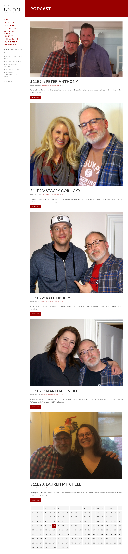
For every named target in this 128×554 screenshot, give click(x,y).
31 (76, 512)
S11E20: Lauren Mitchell (55, 484)
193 (50, 547)
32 (80, 512)
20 (119, 508)
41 (119, 512)
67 (50, 521)
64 (37, 521)
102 (111, 525)
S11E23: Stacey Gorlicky (55, 191)
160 (89, 538)
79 (102, 521)
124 (115, 530)
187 (115, 543)
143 (106, 534)
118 (89, 530)
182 (93, 543)
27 (58, 512)
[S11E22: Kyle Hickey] (76, 252)
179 (80, 543)
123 (111, 530)
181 (89, 543)
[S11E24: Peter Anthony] (76, 49)
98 (93, 525)
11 (80, 508)
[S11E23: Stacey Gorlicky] (76, 144)
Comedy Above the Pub (46, 85)
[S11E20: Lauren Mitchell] (76, 446)
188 (120, 543)
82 (115, 521)
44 (41, 517)
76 (89, 521)
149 (41, 538)
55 (89, 517)
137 (80, 534)
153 (59, 538)
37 (102, 512)
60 (111, 517)
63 (32, 521)
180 (85, 543)
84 (32, 525)
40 (115, 512)
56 (93, 517)
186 (111, 543)
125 (120, 530)
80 (106, 521)
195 (59, 547)
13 (89, 508)
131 (54, 534)
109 (50, 530)
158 (80, 538)
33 (85, 512)
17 (106, 508)
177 (72, 543)
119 (93, 530)
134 (67, 534)
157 (76, 538)
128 (41, 534)
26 (54, 512)
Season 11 (57, 85)
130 (50, 534)
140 (93, 534)
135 (72, 534)
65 (41, 521)
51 (72, 517)
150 (45, 538)
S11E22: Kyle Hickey (50, 298)
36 (98, 512)
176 (67, 543)
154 (63, 538)
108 (45, 530)
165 (111, 538)
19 (115, 508)
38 (106, 512)
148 (37, 538)
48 (58, 517)
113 (67, 530)
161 (93, 538)
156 (72, 538)
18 (111, 508)
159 (85, 538)
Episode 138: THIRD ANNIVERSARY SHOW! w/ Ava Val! (12, 74)
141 (98, 534)
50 (67, 517)
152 (54, 538)
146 (120, 534)
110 (54, 530)
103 (115, 525)
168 (32, 543)
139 (89, 534)
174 (59, 543)
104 (120, 525)
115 (76, 530)
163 (102, 538)
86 (41, 525)
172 (50, 543)
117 (85, 530)
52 (76, 517)
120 (98, 530)
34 (89, 512)
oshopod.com (7, 81)
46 (50, 517)
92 (67, 525)
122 (106, 530)
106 (37, 530)
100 (102, 525)
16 (102, 508)
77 (93, 521)
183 (98, 543)
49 (63, 517)
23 (41, 512)
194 (54, 547)
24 (45, 512)
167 (120, 538)
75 (85, 521)
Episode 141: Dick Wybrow (12, 61)
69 (58, 521)
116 (80, 530)
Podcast (53, 85)
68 (54, 521)
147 (32, 538)
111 (59, 530)
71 (67, 521)
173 (54, 543)
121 (102, 530)
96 (85, 525)
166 (115, 538)
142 (102, 534)
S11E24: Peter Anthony (54, 81)
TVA (62, 85)
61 (115, 517)
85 (37, 525)
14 (93, 508)
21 (32, 512)
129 (45, 534)
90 (58, 525)
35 (93, 512)
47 (54, 517)
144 (111, 534)
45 (45, 517)
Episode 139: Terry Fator (11, 69)
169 (37, 543)
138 (85, 534)
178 (76, 543)
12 (85, 508)
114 (72, 530)
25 (50, 512)
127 (37, 534)
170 (41, 543)
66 (45, 521)
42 (32, 517)
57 (98, 517)
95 (80, 525)
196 (63, 547)
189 (32, 547)
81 (111, 521)
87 (45, 525)
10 (76, 508)
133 (63, 534)
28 (63, 512)
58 (102, 517)
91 (63, 525)
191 (41, 547)
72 (72, 521)
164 (106, 538)
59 (106, 517)
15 (98, 508)
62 (119, 517)
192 (45, 547)
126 (32, 534)
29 (67, 512)
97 (89, 525)
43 (37, 517)
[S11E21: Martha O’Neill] (76, 352)
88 (50, 525)
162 (98, 538)
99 (98, 525)
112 (63, 530)
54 (85, 517)
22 (37, 512)
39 (111, 512)
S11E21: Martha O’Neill (54, 391)
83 (119, 521)
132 (59, 534)
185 (106, 543)
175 (63, 543)
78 (98, 521)
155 (67, 538)
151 (50, 538)
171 (45, 543)
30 (72, 512)
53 (80, 517)
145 (115, 534)
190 (37, 547)
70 (63, 521)
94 (76, 525)
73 (76, 521)
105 (32, 530)
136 (76, 534)
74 (80, 521)
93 (72, 525)
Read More (35, 97)
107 (41, 530)
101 (106, 525)
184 (102, 543)
